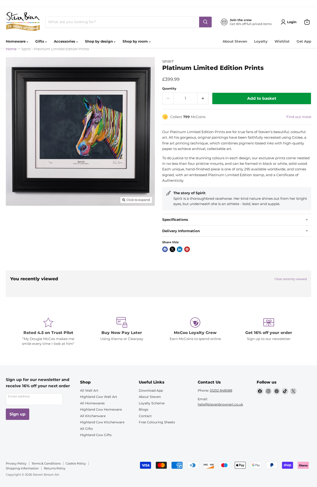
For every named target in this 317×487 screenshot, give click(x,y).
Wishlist (282, 41)
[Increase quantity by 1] (203, 98)
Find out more (298, 117)
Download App (151, 390)
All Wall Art (89, 390)
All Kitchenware (93, 416)
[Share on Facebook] (165, 249)
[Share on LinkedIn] (179, 249)
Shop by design (99, 41)
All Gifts (86, 429)
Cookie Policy (76, 463)
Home (11, 49)
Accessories (65, 41)
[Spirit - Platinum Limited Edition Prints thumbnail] (14, 219)
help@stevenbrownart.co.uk (220, 404)
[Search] (205, 22)
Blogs (143, 409)
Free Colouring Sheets (157, 422)
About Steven (235, 41)
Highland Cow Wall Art (98, 397)
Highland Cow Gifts (96, 435)
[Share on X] (172, 249)
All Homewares (92, 403)
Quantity (169, 88)
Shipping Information (22, 468)
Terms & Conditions (46, 463)
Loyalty (261, 41)
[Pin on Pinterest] (187, 249)
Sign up (18, 414)
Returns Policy (54, 468)
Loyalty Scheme (152, 403)
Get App (304, 41)
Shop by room (136, 41)
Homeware (16, 41)
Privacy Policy (16, 463)
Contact (145, 416)
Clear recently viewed (290, 279)
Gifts (40, 41)
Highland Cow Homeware (101, 409)
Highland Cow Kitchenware (102, 422)
